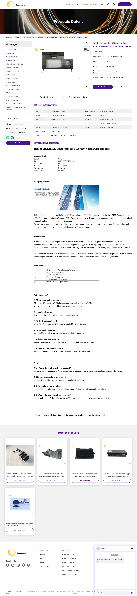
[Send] (132, 593)
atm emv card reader (97, 415)
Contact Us (44, 566)
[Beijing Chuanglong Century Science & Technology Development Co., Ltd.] (16, 4)
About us (43, 554)
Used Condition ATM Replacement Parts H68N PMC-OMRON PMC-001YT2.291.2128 (85, 475)
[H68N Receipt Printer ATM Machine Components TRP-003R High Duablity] (52, 455)
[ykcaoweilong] (28, 565)
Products (18, 37)
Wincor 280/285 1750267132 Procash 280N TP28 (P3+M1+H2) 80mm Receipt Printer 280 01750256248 (19, 475)
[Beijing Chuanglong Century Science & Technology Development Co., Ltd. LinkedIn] (13, 565)
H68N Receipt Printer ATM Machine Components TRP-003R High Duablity (52, 475)
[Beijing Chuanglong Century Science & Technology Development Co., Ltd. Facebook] (8, 565)
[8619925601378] (18, 565)
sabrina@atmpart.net (18, 128)
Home (68, 4)
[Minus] (132, 548)
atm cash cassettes (52, 415)
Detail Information (48, 97)
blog (42, 562)
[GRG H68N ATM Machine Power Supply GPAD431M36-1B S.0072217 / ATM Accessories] (117, 455)
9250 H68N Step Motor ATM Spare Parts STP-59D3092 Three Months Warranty (19, 524)
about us (75, 4)
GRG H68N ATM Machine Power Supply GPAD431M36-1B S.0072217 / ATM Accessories (117, 475)
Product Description (78, 97)
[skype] (12, 138)
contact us (99, 4)
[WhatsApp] (7, 138)
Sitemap (19, 591)
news (91, 4)
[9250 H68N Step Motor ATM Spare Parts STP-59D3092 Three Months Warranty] (20, 505)
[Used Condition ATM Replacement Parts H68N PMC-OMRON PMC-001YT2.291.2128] (85, 455)
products (84, 4)
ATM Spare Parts (29, 37)
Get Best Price (103, 87)
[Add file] (97, 593)
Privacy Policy (8, 592)
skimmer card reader (74, 415)
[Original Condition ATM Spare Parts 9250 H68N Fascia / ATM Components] (57, 65)
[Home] (17, 555)
